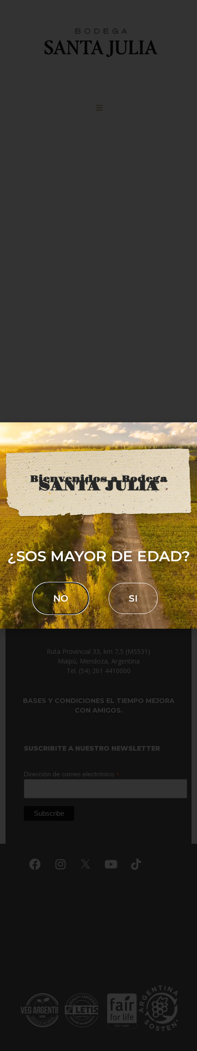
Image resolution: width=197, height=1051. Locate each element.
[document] (98, 525)
